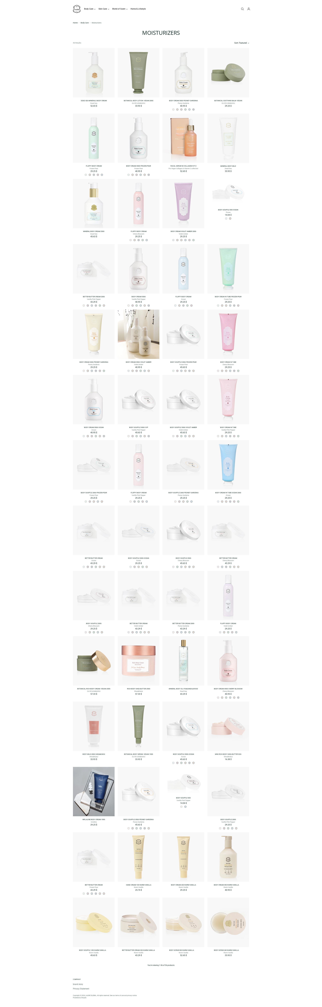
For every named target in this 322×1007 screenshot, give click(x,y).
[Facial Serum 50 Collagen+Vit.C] (183, 138)
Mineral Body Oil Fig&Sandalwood (183, 689)
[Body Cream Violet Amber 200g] (183, 203)
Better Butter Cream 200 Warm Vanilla (138, 950)
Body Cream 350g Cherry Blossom (228, 689)
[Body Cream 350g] (177, 109)
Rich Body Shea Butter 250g (138, 689)
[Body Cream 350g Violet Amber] (193, 109)
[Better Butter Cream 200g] (94, 268)
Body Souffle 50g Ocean (228, 210)
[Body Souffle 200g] (90, 502)
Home (75, 23)
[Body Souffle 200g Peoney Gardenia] (102, 502)
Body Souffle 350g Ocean (183, 754)
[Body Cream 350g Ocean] (189, 109)
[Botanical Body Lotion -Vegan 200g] (138, 72)
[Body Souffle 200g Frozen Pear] (94, 464)
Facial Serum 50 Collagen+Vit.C (183, 166)
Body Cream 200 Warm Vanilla (183, 885)
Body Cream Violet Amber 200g (183, 231)
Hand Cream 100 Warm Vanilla (138, 885)
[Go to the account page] (247, 8)
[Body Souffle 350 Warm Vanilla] (94, 922)
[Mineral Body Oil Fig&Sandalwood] (183, 661)
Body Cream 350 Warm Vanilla (228, 885)
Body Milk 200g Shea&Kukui (94, 754)
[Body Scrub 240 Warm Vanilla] (228, 922)
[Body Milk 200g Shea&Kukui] (94, 726)
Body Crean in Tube (228, 362)
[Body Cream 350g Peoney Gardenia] (183, 72)
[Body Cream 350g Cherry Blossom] (181, 109)
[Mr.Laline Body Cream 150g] (94, 791)
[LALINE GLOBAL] (76, 9)
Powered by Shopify (79, 998)
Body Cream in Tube (228, 427)
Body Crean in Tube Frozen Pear (228, 297)
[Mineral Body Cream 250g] (94, 203)
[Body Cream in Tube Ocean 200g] (185, 240)
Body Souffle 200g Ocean (138, 558)
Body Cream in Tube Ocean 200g (228, 493)
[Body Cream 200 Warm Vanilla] (183, 857)
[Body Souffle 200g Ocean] (98, 502)
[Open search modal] (242, 8)
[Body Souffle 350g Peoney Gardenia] (185, 371)
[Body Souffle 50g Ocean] (228, 193)
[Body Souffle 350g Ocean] (181, 371)
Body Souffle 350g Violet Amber (183, 427)
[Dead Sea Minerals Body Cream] (94, 72)
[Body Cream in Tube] (181, 240)
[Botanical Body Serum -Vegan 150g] (138, 726)
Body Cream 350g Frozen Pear (138, 166)
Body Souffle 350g (183, 558)
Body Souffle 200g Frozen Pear (94, 493)
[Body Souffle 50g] (230, 218)
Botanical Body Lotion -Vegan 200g (138, 101)
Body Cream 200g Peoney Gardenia (93, 362)
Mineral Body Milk (228, 166)
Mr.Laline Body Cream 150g (94, 819)
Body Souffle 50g (183, 798)
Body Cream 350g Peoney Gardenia (183, 101)
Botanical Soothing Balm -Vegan (228, 101)
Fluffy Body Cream (94, 166)
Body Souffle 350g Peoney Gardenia (139, 819)
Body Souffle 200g (94, 623)
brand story (78, 984)
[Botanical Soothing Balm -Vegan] (228, 72)
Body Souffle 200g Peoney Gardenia (183, 493)
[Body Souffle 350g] (177, 371)
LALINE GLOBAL (91, 995)
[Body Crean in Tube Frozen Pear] (193, 240)
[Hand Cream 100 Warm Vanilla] (138, 857)
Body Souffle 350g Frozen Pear (183, 362)
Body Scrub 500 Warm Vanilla (183, 950)
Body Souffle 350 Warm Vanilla (94, 950)
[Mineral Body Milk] (228, 138)
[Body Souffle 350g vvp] (193, 371)
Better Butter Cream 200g (94, 297)
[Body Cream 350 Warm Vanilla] (228, 857)
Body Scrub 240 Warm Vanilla (228, 950)
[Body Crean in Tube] (189, 240)
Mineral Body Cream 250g (93, 231)
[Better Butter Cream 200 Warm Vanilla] (138, 922)
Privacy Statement (81, 989)
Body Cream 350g (139, 297)
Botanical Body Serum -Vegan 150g (138, 754)
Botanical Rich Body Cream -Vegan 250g (93, 689)
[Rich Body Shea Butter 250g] (138, 661)
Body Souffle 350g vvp (138, 427)
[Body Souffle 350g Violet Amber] (189, 371)
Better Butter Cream (94, 558)
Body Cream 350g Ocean (94, 427)
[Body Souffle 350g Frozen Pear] (183, 334)
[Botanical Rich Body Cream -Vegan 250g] (94, 661)
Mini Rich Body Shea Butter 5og (228, 754)
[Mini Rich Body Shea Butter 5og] (228, 726)
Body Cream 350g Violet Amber (138, 362)
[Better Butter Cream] (88, 306)
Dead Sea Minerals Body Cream (94, 101)
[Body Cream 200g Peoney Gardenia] (177, 240)
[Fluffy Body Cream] (94, 138)
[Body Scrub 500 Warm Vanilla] (183, 922)
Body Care (85, 23)
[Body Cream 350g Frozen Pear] (185, 109)
